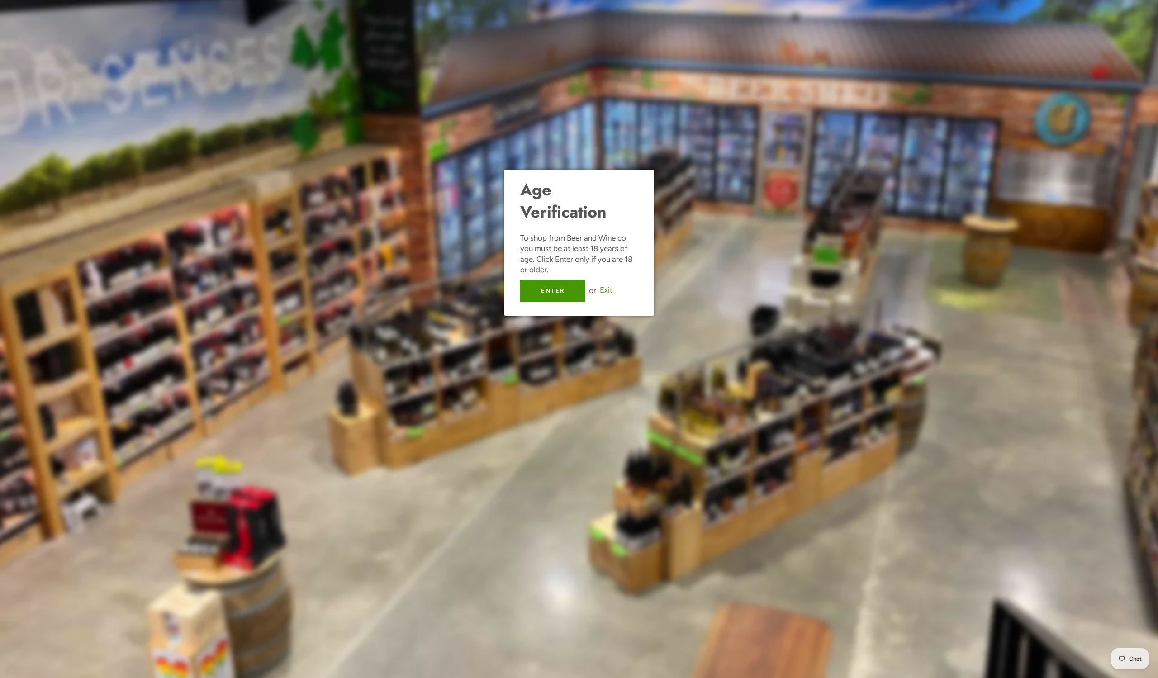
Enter (553, 290)
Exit (606, 290)
